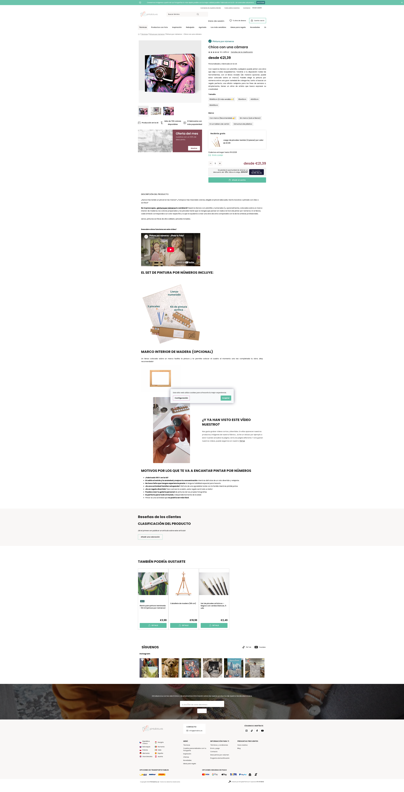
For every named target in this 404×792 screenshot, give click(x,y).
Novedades (187, 760)
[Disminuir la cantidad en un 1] (210, 163)
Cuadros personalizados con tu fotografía (194, 749)
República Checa (146, 742)
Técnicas (186, 745)
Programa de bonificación (220, 758)
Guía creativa (242, 745)
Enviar (201, 711)
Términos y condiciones (219, 745)
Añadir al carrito (239, 180)
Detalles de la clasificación (242, 52)
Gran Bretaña (147, 756)
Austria (160, 756)
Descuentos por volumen (219, 755)
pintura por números (166, 208)
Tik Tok (248, 647)
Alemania (145, 753)
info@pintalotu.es (195, 731)
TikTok (242, 441)
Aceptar (226, 398)
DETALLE (155, 625)
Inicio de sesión (216, 21)
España (160, 753)
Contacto (246, 8)
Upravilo (257, 782)
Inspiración (187, 754)
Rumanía (161, 747)
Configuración (181, 398)
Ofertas (186, 757)
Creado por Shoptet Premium (240, 782)
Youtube (262, 647)
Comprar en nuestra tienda (210, 8)
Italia (159, 750)
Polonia (145, 750)
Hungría (161, 742)
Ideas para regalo (189, 764)
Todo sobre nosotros (232, 8)
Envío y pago (217, 155)
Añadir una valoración (150, 537)
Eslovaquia (146, 747)
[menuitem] (143, 27)
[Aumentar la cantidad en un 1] (220, 163)
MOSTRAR (260, 2)
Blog (238, 748)
